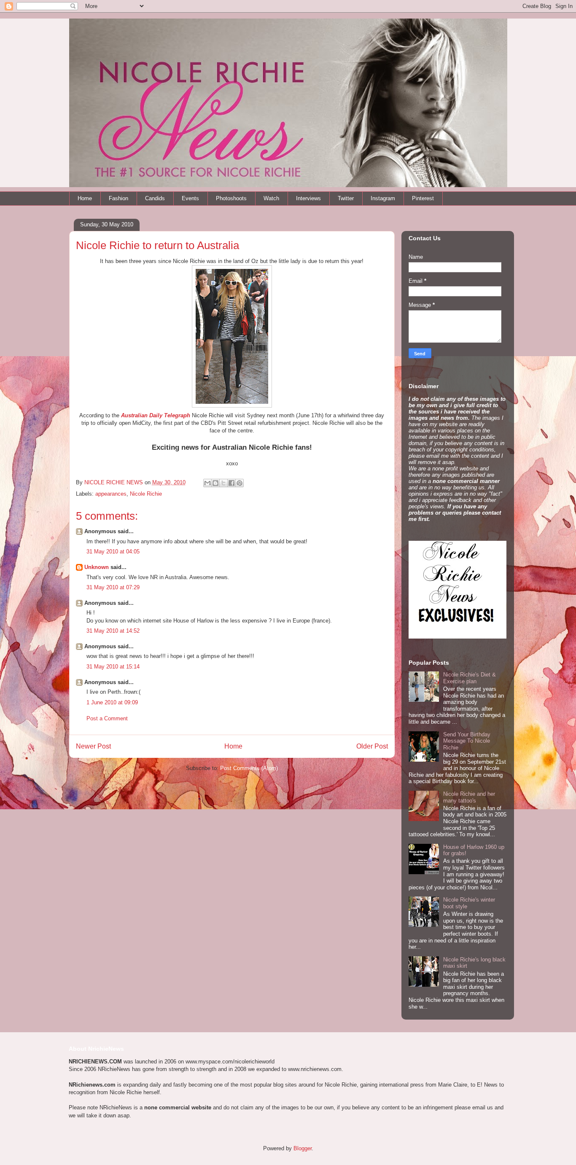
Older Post (372, 746)
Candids (155, 198)
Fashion (118, 198)
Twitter (346, 198)
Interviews (308, 198)
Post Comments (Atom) (249, 768)
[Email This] (207, 483)
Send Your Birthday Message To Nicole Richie (466, 741)
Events (190, 198)
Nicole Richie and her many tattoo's (469, 797)
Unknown (96, 567)
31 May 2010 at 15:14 (113, 666)
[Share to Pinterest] (239, 483)
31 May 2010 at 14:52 (113, 631)
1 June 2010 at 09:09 (112, 702)
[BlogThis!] (215, 483)
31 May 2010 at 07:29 (113, 587)
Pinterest (423, 198)
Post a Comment (107, 718)
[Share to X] (223, 483)
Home (85, 198)
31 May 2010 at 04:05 (113, 551)
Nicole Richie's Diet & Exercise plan (469, 678)
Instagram (383, 198)
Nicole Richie (146, 494)
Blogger (302, 1148)
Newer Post (93, 746)
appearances (111, 494)
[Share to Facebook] (231, 483)
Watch (271, 198)
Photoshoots (231, 198)
